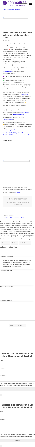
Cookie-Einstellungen (25, 243)
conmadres (25, 94)
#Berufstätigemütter (15, 133)
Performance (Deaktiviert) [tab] (6, 286)
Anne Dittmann (25, 112)
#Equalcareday (19, 135)
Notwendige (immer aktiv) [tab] (6, 256)
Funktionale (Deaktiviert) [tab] (6, 270)
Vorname (2, 368)
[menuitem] (22, 3)
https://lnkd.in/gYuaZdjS (9, 130)
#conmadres (27, 135)
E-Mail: (2, 360)
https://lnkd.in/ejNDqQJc (19, 114)
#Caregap (12, 135)
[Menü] (29, 3)
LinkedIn (17, 192)
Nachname (3, 375)
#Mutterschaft (6, 135)
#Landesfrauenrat (7, 71)
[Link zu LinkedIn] (31, 215)
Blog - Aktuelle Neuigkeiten (11, 10)
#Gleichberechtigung (8, 119)
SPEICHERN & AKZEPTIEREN (17, 325)
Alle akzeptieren (5, 243)
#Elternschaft (24, 133)
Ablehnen (14, 243)
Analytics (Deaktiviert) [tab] (6, 300)
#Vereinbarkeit (6, 133)
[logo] (14, 3)
